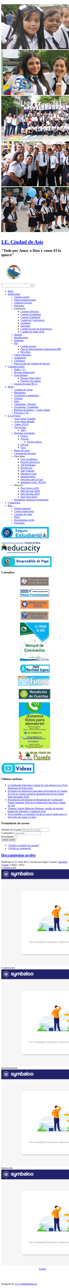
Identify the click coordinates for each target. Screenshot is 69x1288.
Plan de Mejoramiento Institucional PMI (41, 349)
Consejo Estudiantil (30, 317)
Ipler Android (27, 470)
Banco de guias (22, 450)
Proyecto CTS (21, 412)
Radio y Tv (20, 369)
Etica (16, 401)
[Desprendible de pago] (26, 566)
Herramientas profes (24, 520)
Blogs (11, 386)
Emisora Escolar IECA (25, 384)
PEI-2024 (25, 352)
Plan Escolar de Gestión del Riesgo (32, 363)
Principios (19, 305)
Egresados (19, 523)
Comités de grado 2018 (32, 331)
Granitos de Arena (23, 389)
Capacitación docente (25, 453)
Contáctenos (14, 502)
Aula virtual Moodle (24, 421)
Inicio (10, 291)
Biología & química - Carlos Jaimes (32, 410)
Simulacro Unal (28, 473)
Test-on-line (20, 427)
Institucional (14, 294)
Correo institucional (24, 511)
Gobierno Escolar (23, 302)
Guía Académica (29, 459)
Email (5, 864)
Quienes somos (22, 297)
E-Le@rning (14, 415)
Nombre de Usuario (11, 829)
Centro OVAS (21, 424)
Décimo (25, 444)
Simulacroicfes (28, 476)
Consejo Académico (31, 314)
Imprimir (62, 862)
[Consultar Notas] (21, 552)
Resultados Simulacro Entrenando (31, 499)
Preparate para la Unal (32, 479)
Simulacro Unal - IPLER (33, 482)
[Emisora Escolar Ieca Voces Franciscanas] (34, 596)
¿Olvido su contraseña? (19, 848)
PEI (16, 343)
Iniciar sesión (9, 840)
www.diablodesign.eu (26, 1284)
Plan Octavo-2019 (30, 488)
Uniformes (19, 360)
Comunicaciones (16, 366)
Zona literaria (21, 375)
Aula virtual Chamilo (24, 418)
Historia (18, 334)
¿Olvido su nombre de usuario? (23, 845)
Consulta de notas (23, 514)
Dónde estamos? (22, 508)
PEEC (17, 517)
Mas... (11, 505)
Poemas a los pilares (31, 381)
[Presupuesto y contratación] (34, 584)
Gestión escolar (28, 346)
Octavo (24, 436)
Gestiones (25, 323)
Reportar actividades (24, 433)
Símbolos (19, 340)
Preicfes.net (26, 468)
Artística (18, 398)
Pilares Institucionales (25, 300)
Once (23, 447)
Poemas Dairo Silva (31, 378)
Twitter (42, 1269)
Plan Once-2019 (29, 496)
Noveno (25, 439)
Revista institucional (24, 372)
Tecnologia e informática (26, 395)
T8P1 (23, 430)
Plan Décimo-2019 (30, 494)
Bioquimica (20, 392)
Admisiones (20, 357)
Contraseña (7, 833)
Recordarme (7, 836)
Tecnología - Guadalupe (26, 407)
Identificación (21, 337)
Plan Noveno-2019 (30, 491)
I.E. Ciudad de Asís (22, 242)
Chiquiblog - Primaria (25, 404)
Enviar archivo (34, 441)
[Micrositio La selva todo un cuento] (34, 756)
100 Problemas (28, 465)
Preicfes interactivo (30, 462)
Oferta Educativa (22, 355)
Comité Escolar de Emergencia (36, 328)
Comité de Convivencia (32, 320)
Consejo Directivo (30, 311)
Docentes (25, 326)
